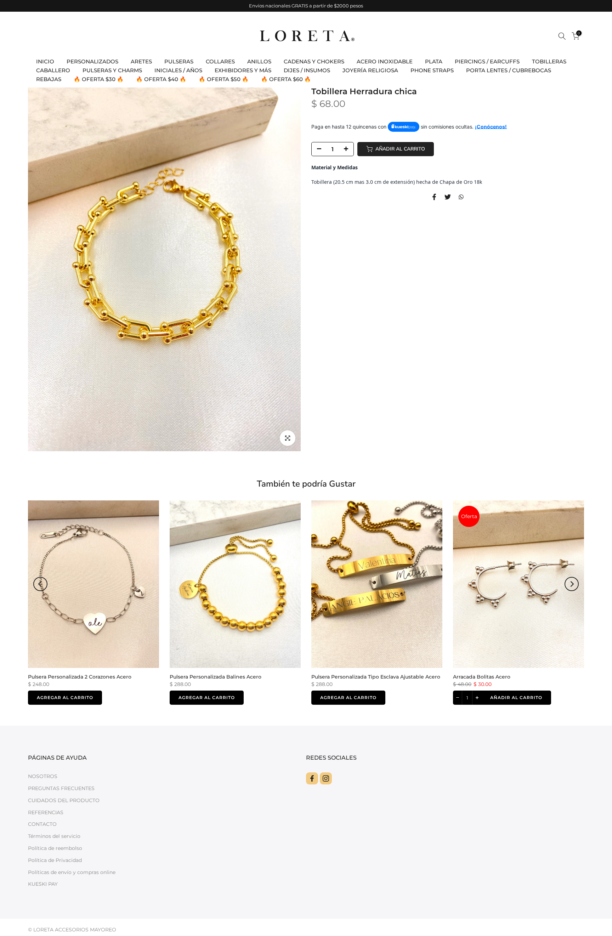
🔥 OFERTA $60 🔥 (286, 79)
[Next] (572, 584)
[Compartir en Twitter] (447, 197)
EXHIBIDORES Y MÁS (243, 70)
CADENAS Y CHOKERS (314, 61)
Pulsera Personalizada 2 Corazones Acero (79, 676)
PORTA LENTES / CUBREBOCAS (508, 70)
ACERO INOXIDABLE (385, 61)
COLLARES (220, 61)
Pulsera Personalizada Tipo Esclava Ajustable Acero (375, 676)
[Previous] (40, 584)
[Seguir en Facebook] (312, 778)
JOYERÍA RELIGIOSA (370, 70)
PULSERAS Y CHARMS (112, 70)
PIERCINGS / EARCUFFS (487, 61)
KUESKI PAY (43, 884)
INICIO (45, 61)
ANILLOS (259, 61)
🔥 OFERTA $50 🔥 (224, 79)
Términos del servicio (54, 836)
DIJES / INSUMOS (307, 70)
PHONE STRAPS (432, 70)
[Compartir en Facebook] (434, 197)
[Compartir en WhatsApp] (461, 197)
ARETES (141, 61)
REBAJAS (48, 79)
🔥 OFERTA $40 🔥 (161, 79)
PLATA (433, 61)
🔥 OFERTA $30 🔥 (99, 79)
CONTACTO (42, 824)
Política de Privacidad (55, 860)
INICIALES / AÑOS (178, 70)
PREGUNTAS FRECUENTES (61, 788)
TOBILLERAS (549, 61)
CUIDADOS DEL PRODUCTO (64, 800)
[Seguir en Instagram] (326, 778)
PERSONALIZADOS (92, 61)
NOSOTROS (42, 776)
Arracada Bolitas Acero (481, 676)
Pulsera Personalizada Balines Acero (215, 676)
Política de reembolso (55, 848)
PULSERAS (178, 61)
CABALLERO (53, 70)
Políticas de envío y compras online (71, 872)
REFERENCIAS (45, 812)
